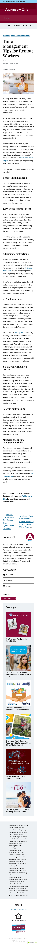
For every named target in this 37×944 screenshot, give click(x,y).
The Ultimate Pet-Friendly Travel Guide (16, 640)
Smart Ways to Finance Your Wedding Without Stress (17, 811)
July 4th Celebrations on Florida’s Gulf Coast (15, 777)
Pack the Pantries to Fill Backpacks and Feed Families (17, 709)
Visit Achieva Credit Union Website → (15, 1)
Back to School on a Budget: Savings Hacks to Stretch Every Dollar (18, 674)
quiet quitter (18, 333)
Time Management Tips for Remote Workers (18, 48)
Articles (6, 36)
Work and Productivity (20, 36)
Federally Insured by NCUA (18, 909)
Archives (7, 594)
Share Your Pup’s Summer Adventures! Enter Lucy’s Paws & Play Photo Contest (18, 743)
